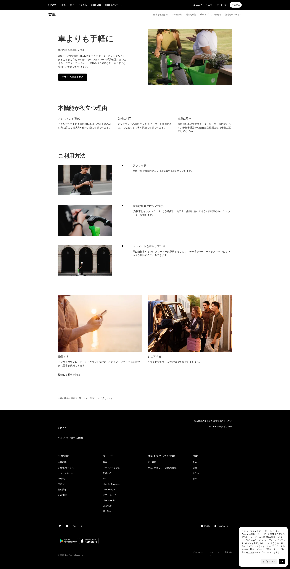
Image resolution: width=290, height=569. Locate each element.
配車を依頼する (160, 14)
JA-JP (199, 5)
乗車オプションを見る (210, 14)
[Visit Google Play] (68, 541)
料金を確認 (191, 14)
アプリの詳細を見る (73, 77)
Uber (52, 5)
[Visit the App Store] (88, 541)
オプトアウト (268, 561)
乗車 (63, 5)
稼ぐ (72, 5)
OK (281, 561)
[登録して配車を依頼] (100, 323)
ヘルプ (209, 5)
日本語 (207, 526)
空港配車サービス (233, 14)
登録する (235, 5)
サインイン (222, 5)
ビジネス (82, 5)
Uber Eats (96, 5)
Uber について (112, 5)
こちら (251, 552)
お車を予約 (177, 14)
